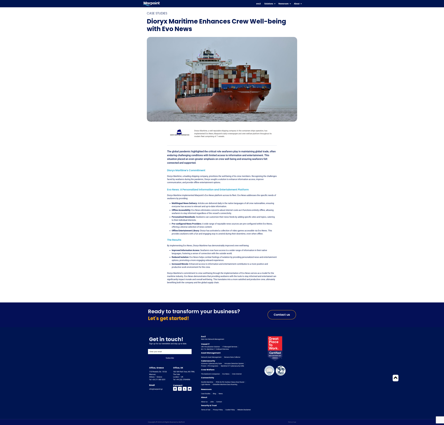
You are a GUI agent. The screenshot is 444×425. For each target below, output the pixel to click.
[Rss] (185, 389)
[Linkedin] (175, 389)
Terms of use (292, 422)
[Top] (395, 378)
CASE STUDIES (157, 13)
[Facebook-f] (180, 389)
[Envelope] (189, 389)
